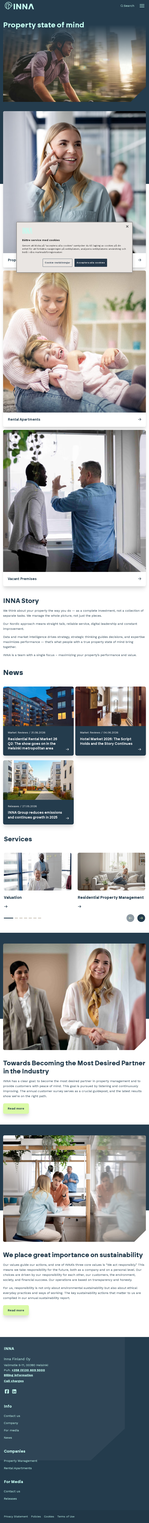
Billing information (18, 1375)
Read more (16, 1108)
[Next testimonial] (141, 918)
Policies (36, 1516)
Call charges (14, 1381)
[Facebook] (7, 1391)
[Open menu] (142, 6)
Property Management (20, 1461)
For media (11, 1430)
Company (11, 1423)
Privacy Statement (16, 1516)
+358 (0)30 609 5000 (28, 1370)
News (8, 1437)
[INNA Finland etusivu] (19, 6)
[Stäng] (127, 226)
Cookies (49, 1516)
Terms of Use (65, 1516)
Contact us (12, 1416)
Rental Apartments (18, 1468)
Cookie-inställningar (57, 262)
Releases (10, 1498)
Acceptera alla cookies (91, 262)
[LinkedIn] (14, 1391)
